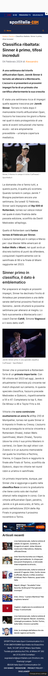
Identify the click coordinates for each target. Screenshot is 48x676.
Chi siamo (9, 668)
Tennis (11, 36)
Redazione (20, 668)
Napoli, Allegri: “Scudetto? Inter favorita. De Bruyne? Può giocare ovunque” (28, 587)
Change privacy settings (38, 674)
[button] (43, 30)
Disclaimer (24, 671)
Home (4, 36)
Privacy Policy (35, 668)
